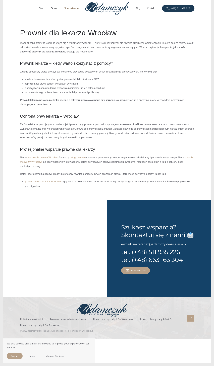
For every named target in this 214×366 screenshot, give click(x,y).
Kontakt (151, 8)
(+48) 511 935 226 (180, 8)
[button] (190, 318)
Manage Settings (55, 356)
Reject (32, 356)
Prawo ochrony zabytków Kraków (67, 319)
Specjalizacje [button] (71, 8)
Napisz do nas (138, 270)
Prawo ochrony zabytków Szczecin (39, 325)
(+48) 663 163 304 (157, 259)
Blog (137, 8)
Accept (14, 356)
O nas (54, 8)
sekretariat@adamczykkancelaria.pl (159, 244)
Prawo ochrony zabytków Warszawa (113, 319)
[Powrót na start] (107, 8)
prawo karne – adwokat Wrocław (43, 181)
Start (41, 8)
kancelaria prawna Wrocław (43, 157)
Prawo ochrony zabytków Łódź (157, 319)
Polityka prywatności (31, 319)
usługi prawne (77, 157)
